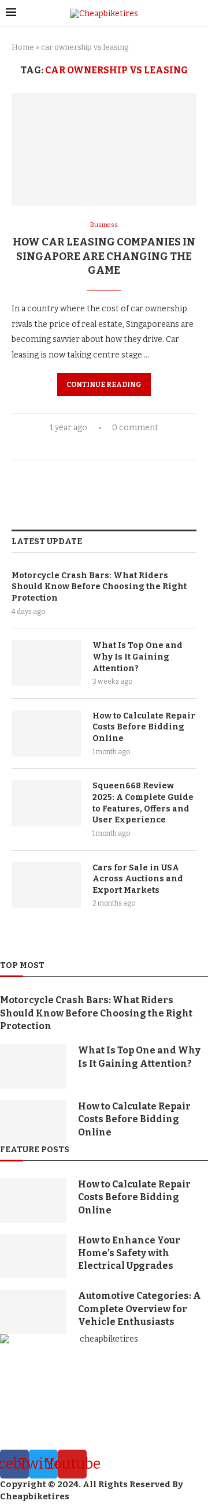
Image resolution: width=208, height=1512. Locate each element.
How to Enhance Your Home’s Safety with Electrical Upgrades (129, 1253)
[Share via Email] (126, 446)
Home (23, 47)
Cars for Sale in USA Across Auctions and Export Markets (137, 879)
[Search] (196, 13)
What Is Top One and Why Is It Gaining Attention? (137, 656)
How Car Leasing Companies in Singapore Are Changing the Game (104, 256)
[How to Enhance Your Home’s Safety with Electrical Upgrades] (33, 1256)
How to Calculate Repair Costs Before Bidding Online (143, 727)
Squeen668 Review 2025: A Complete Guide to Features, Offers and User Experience (143, 803)
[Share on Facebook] (90, 446)
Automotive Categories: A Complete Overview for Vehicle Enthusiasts (139, 1308)
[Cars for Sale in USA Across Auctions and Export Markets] (46, 885)
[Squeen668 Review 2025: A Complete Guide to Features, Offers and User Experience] (46, 803)
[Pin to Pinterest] (114, 446)
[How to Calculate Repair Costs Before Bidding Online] (46, 733)
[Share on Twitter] (102, 446)
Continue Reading (104, 385)
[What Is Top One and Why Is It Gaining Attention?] (46, 663)
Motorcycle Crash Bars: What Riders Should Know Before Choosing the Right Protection (99, 587)
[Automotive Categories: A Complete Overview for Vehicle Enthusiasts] (33, 1312)
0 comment (135, 428)
